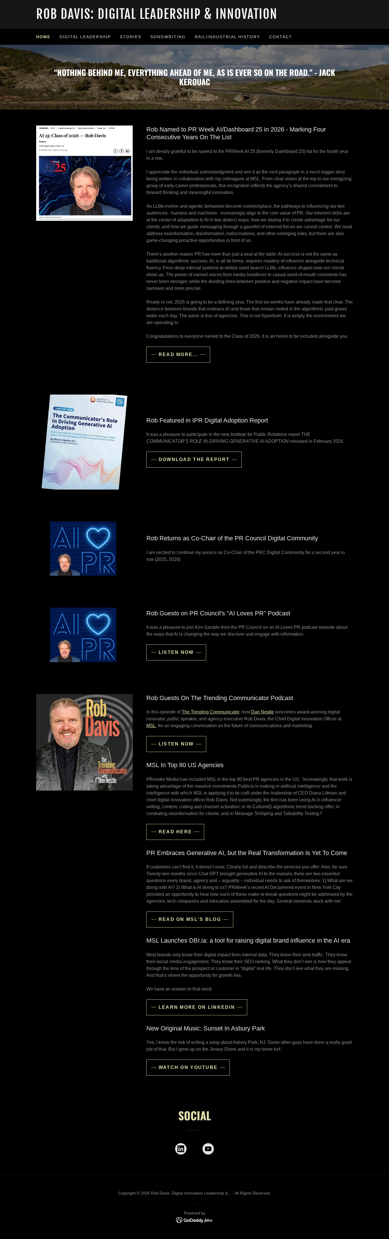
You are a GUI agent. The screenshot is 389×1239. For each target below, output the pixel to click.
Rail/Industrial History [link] (227, 37)
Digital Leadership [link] (85, 37)
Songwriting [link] (168, 37)
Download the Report (194, 459)
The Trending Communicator (210, 712)
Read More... (178, 354)
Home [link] (43, 37)
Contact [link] (280, 37)
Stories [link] (130, 37)
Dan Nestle (262, 712)
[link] (194, 17)
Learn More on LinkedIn (197, 1007)
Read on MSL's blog (190, 919)
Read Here (175, 831)
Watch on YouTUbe (188, 1067)
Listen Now (176, 652)
